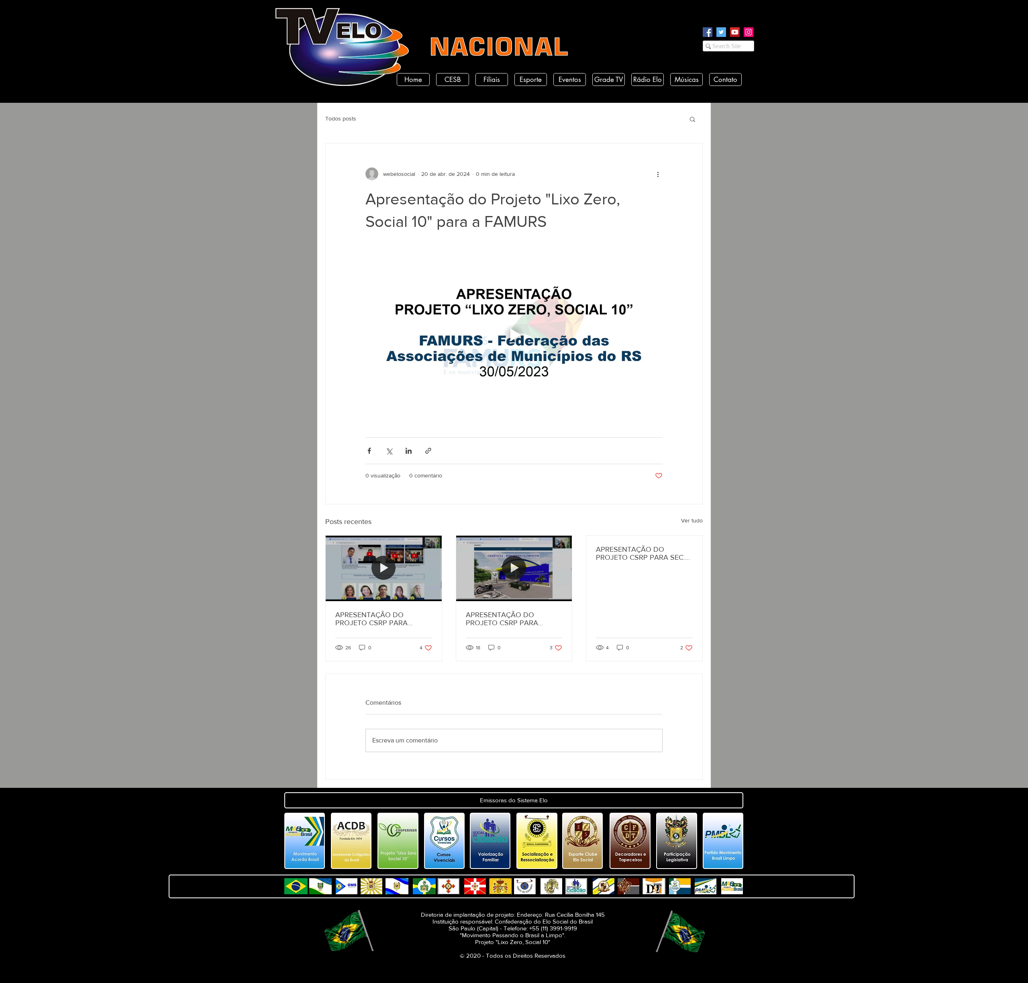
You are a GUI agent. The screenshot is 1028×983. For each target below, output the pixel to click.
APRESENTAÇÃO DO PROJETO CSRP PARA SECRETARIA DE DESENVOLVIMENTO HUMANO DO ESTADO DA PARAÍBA (378, 619)
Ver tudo (692, 520)
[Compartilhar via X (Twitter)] (389, 451)
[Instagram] (748, 32)
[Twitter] (721, 32)
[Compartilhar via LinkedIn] (408, 451)
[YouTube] (735, 32)
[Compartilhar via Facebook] (369, 451)
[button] (692, 119)
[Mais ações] (658, 174)
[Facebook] (707, 32)
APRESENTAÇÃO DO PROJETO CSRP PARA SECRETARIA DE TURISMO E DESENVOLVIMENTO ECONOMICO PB (512, 619)
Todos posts (340, 118)
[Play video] (514, 334)
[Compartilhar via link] (428, 451)
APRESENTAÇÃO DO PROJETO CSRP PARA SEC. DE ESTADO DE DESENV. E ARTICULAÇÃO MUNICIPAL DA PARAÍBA (640, 553)
